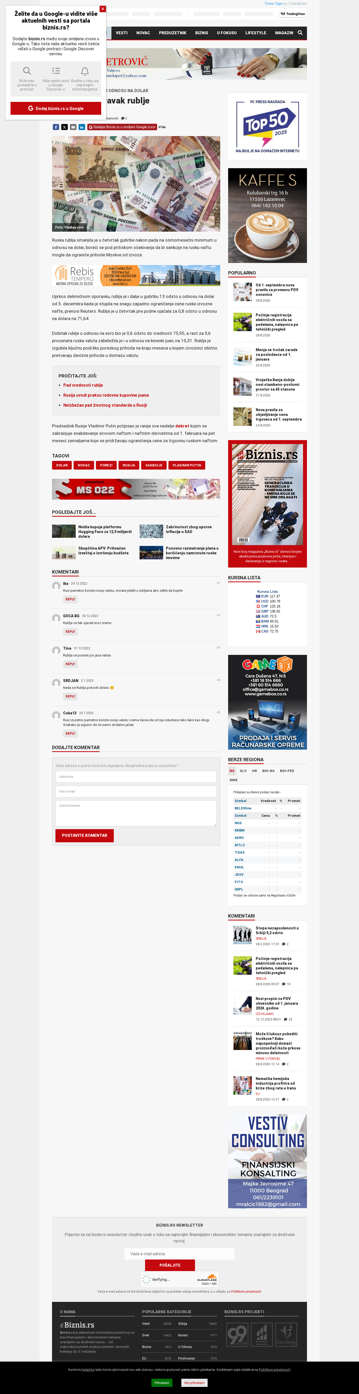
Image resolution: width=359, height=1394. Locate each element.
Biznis (201, 33)
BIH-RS (268, 771)
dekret (182, 426)
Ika (65, 583)
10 (288, 984)
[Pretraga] (300, 33)
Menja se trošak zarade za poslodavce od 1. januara (277, 354)
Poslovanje (186, 1358)
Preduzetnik (172, 33)
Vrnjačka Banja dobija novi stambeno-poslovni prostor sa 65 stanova (277, 384)
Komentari (65, 572)
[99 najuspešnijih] (237, 1334)
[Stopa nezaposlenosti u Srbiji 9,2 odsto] (242, 935)
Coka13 (69, 713)
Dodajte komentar (76, 747)
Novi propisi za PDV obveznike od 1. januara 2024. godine (277, 1003)
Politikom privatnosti (246, 1291)
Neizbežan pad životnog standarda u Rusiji (105, 405)
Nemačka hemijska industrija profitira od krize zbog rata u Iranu (276, 1083)
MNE (234, 780)
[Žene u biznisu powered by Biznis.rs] (286, 1334)
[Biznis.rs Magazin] (267, 494)
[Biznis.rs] (77, 1324)
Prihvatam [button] (162, 1383)
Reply (70, 599)
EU (258, 1094)
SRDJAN (70, 681)
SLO (243, 771)
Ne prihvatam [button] (194, 1383)
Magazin (284, 33)
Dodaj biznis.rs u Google (59, 108)
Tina (67, 648)
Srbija (261, 938)
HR (254, 771)
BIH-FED (287, 771)
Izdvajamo (265, 1014)
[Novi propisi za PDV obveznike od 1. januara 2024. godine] (242, 1005)
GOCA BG (71, 616)
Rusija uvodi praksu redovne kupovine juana (106, 395)
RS (232, 771)
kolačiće (88, 1370)
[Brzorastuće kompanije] (262, 1334)
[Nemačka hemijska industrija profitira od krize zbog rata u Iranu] (242, 1085)
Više (162, 127)
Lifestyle (255, 33)
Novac (143, 33)
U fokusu (227, 33)
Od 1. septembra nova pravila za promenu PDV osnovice (277, 290)
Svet (145, 1335)
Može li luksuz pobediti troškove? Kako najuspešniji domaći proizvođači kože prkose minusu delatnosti (278, 1043)
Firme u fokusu (268, 1059)
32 (290, 1019)
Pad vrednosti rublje (83, 385)
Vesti (121, 33)
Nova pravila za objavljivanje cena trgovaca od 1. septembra (279, 414)
